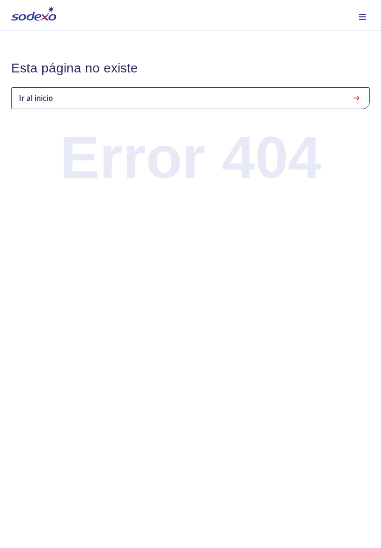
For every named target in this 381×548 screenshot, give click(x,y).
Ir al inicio (36, 98)
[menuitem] (33, 15)
